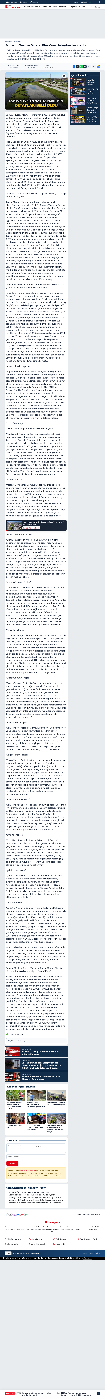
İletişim (97, 1215)
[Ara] (92, 7)
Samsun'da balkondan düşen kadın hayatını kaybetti (37, 1394)
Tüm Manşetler (12, 1244)
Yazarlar (35, 2)
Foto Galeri (12, 2)
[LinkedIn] (18, 1214)
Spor (55, 7)
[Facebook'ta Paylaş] (74, 66)
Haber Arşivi (60, 1244)
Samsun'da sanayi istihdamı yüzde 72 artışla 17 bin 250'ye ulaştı (55, 1128)
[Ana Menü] (99, 7)
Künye (79, 1215)
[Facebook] (6, 1214)
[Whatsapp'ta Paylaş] (81, 66)
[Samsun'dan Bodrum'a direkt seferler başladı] (56, 1095)
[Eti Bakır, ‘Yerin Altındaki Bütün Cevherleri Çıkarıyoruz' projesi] (36, 1095)
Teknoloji (63, 7)
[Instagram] (14, 1214)
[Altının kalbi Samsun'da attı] (15, 1118)
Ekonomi (82, 7)
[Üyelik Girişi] (98, 2)
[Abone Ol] (98, 66)
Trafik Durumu (61, 1239)
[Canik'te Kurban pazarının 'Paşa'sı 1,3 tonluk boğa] (36, 1118)
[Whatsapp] (25, 1214)
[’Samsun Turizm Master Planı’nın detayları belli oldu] (36, 91)
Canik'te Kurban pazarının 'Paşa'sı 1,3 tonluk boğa (35, 1127)
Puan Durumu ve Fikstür (89, 1239)
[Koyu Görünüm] (96, 7)
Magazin (73, 7)
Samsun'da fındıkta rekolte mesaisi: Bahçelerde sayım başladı (14, 1105)
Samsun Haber (31, 7)
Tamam (87, 1258)
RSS (9, 1253)
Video (24, 2)
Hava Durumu (37, 1239)
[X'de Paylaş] (77, 66)
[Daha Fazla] (85, 66)
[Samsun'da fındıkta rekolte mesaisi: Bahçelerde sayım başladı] (15, 1095)
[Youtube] (22, 1214)
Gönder (12, 1163)
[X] (10, 1214)
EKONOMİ (17, 41)
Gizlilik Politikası (88, 1215)
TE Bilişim (97, 1253)
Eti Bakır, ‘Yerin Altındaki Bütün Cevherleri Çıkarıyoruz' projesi (36, 1105)
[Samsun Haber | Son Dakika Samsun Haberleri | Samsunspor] (12, 7)
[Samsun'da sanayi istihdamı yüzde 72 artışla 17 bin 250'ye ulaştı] (56, 1118)
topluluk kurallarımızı (27, 1171)
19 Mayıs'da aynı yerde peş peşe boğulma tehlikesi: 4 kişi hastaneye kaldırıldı (76, 1395)
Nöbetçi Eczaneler (14, 1239)
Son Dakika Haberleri (38, 1244)
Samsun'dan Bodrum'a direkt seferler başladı (56, 1103)
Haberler (8, 41)
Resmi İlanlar (45, 7)
